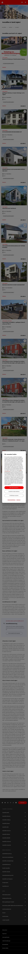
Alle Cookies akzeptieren (14, 487)
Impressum (18, 499)
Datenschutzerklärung (11, 499)
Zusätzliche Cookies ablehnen (14, 491)
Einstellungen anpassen (14, 495)
